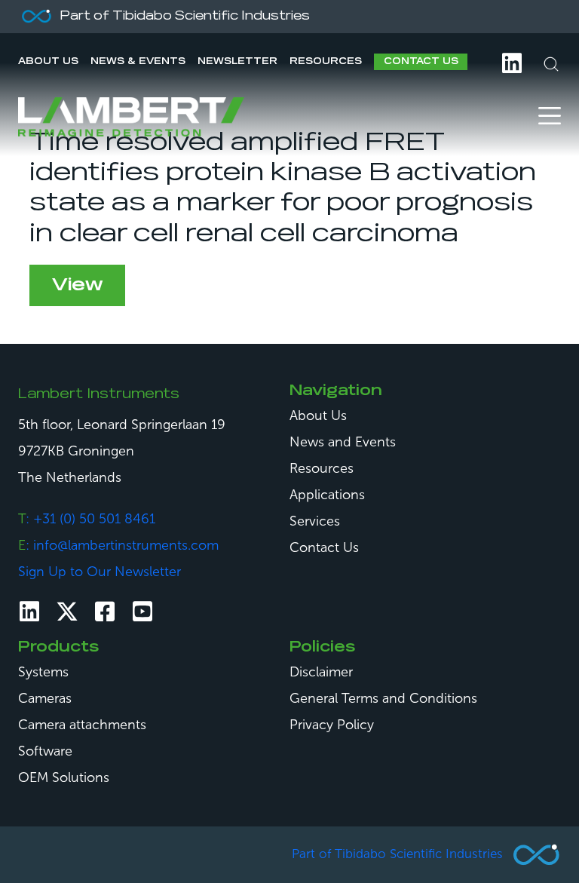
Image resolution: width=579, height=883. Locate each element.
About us (48, 61)
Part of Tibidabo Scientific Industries (397, 853)
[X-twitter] (67, 611)
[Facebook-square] (104, 611)
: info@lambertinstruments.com (118, 545)
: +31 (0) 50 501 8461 (86, 518)
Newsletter (237, 61)
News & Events (137, 61)
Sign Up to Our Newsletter (99, 571)
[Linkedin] (29, 611)
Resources (326, 61)
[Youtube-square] (142, 611)
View (77, 285)
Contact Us (421, 61)
